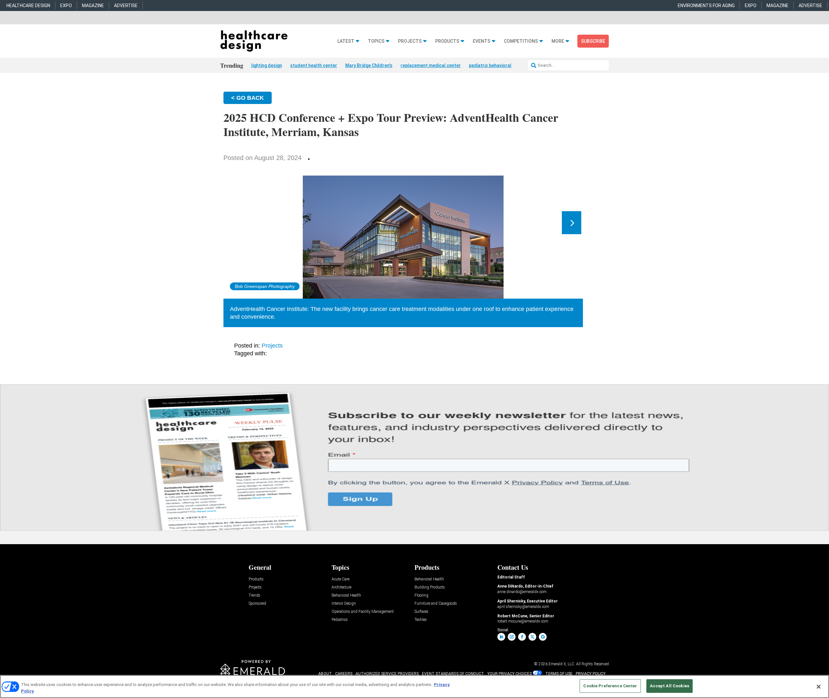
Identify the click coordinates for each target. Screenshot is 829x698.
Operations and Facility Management (363, 612)
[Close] (819, 687)
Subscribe (593, 41)
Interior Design (344, 603)
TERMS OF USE (559, 673)
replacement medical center (431, 65)
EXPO (66, 5)
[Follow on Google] (543, 637)
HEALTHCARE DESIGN (28, 5)
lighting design (266, 65)
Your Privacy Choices (509, 673)
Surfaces (421, 612)
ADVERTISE (126, 5)
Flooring (421, 595)
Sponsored (257, 603)
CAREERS (343, 673)
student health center (313, 65)
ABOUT (325, 673)
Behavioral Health (346, 595)
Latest (345, 41)
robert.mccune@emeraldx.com (522, 621)
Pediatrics (340, 620)
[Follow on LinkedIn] (501, 637)
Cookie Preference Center (610, 685)
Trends (254, 595)
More (557, 41)
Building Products (429, 587)
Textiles (420, 620)
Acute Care (340, 579)
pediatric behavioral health (497, 65)
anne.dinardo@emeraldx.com (522, 591)
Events (481, 41)
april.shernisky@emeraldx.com (523, 606)
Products (447, 41)
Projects (410, 41)
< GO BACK (247, 98)
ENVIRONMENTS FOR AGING (706, 5)
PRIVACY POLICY (591, 673)
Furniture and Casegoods (435, 603)
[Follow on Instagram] (512, 637)
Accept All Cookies (669, 685)
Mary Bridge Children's (368, 65)
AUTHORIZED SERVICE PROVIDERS (387, 673)
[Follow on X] (532, 637)
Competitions (521, 41)
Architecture (341, 587)
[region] (414, 686)
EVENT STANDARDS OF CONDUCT (453, 673)
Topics (376, 41)
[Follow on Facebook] (522, 637)
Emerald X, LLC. (562, 664)
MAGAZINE (93, 5)
